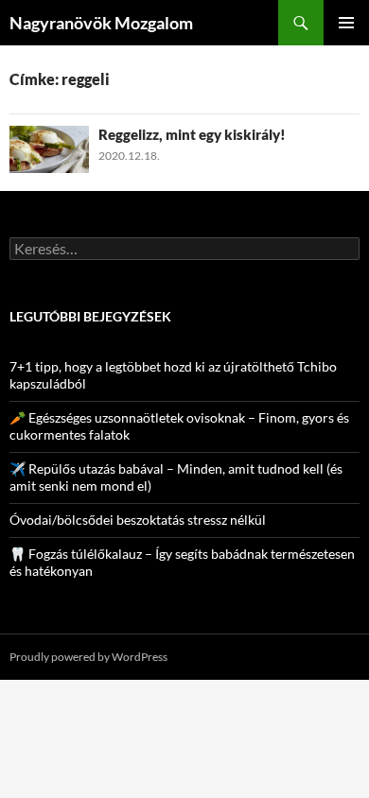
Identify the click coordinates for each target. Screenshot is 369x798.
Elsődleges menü (346, 22)
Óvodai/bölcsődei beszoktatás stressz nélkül (137, 520)
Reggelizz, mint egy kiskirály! (192, 134)
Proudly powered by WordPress (88, 657)
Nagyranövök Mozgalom (101, 22)
